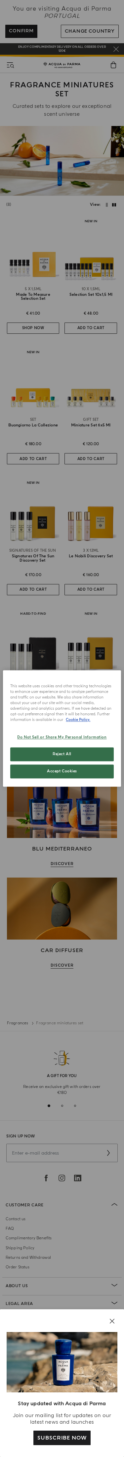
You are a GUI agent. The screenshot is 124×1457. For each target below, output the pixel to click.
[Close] (112, 1321)
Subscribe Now (62, 1438)
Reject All (62, 754)
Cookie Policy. (78, 720)
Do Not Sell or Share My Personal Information (61, 737)
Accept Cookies (62, 771)
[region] (62, 728)
